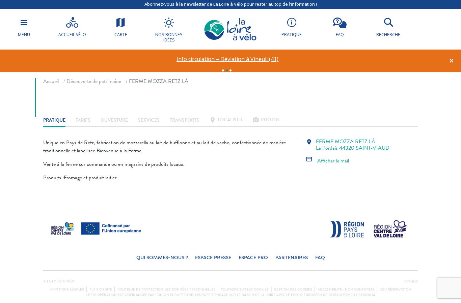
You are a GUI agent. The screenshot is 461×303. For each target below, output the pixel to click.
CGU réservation (395, 289)
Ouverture (114, 120)
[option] (227, 59)
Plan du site (100, 289)
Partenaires (291, 258)
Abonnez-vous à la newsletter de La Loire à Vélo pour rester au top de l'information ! (230, 4)
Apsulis (411, 281)
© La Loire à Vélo (59, 281)
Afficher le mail (327, 161)
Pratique (54, 120)
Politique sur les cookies (245, 289)
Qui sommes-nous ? (162, 258)
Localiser (225, 120)
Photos (266, 120)
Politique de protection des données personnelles (166, 289)
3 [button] (230, 70)
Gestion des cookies (293, 289)
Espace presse (213, 258)
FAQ (320, 258)
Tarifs (83, 120)
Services (149, 120)
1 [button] (223, 70)
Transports (184, 120)
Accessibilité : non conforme (346, 289)
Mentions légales (67, 289)
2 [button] (227, 70)
